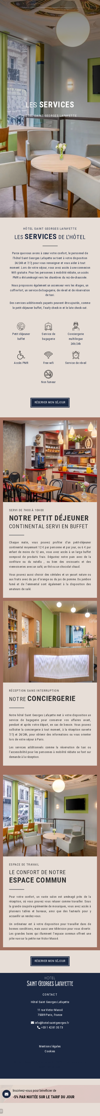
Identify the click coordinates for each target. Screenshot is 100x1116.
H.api (67, 1062)
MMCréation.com (50, 1067)
